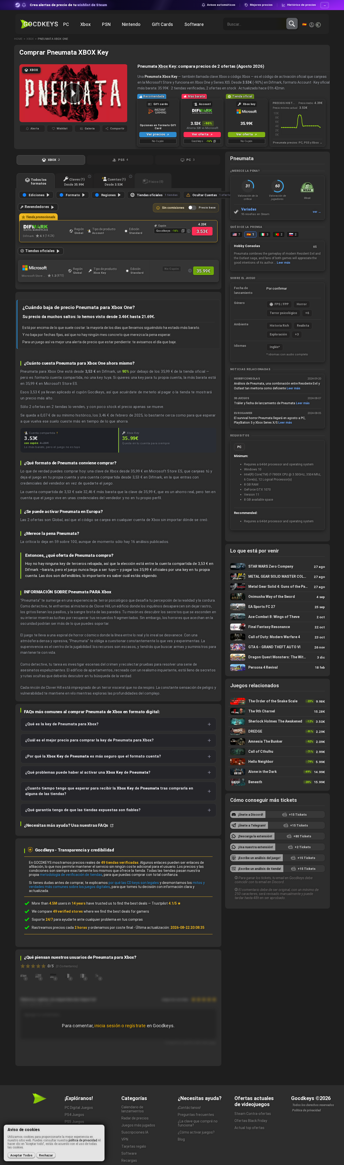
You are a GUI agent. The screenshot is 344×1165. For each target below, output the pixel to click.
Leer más (283, 262)
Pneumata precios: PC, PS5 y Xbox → (297, 142)
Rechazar (46, 1155)
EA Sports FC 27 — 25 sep (277, 607)
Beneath (277, 782)
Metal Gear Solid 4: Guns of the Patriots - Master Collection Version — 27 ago (277, 587)
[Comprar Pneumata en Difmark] (45, 227)
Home (18, 39)
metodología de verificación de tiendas (71, 875)
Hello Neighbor (277, 762)
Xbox (30, 39)
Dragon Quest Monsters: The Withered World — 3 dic (277, 657)
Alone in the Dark (277, 772)
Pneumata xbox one (53, 39)
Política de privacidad (306, 1110)
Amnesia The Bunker (277, 741)
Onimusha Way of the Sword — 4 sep (277, 597)
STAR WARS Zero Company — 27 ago (277, 566)
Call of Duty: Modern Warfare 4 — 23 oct (277, 637)
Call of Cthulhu (277, 752)
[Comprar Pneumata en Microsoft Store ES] (44, 267)
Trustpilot (166, 903)
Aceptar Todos (21, 1155)
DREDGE (277, 731)
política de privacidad (82, 1140)
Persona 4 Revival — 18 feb (277, 667)
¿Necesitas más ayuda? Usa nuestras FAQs (66, 825)
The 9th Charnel (277, 711)
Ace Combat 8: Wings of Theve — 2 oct (277, 617)
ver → (317, 212)
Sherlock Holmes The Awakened (277, 721)
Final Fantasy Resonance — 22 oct (277, 627)
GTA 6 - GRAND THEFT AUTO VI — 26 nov (277, 647)
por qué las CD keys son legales (134, 883)
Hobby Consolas (247, 246)
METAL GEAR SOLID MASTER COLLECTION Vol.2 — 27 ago (277, 576)
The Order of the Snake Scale (277, 701)
